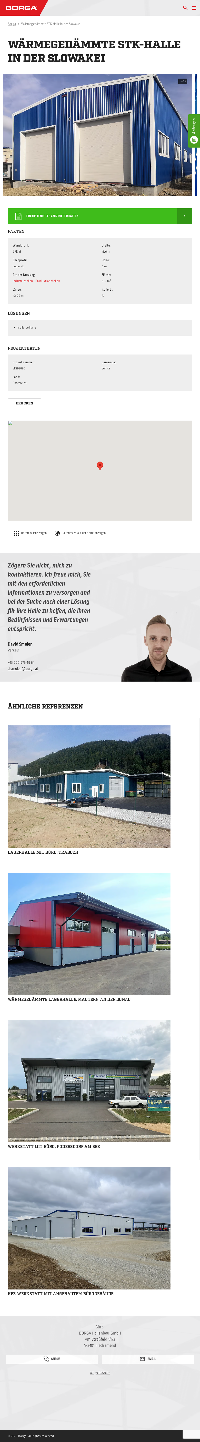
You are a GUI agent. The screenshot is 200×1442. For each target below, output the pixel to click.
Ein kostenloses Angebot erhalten (52, 216)
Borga (12, 24)
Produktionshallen (47, 281)
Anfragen (194, 126)
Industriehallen (23, 281)
